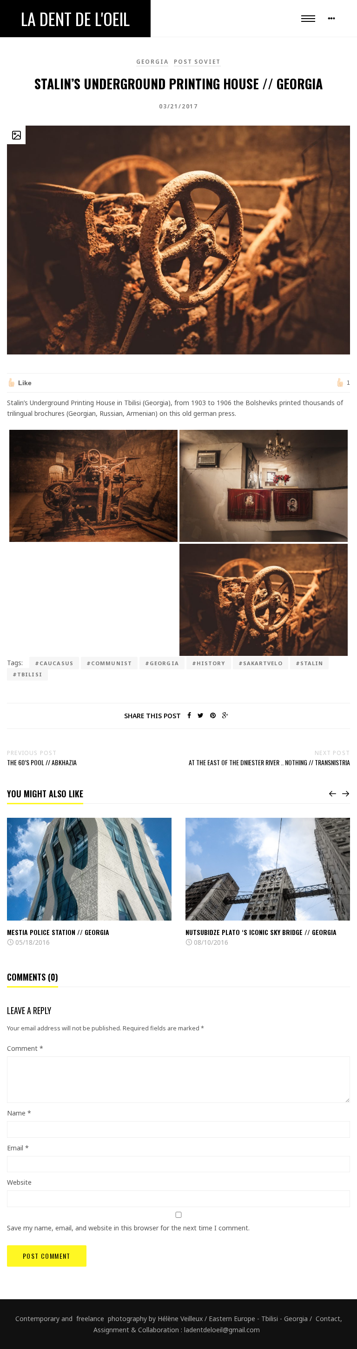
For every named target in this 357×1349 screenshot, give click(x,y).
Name (19, 1113)
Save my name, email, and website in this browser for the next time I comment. (128, 1227)
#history (208, 663)
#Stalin (310, 663)
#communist (109, 663)
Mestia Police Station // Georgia (58, 932)
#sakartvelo (260, 663)
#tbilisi (27, 674)
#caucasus (54, 663)
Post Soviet (197, 62)
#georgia (162, 663)
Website (19, 1182)
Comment (25, 1048)
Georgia (152, 62)
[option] (89, 883)
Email (18, 1147)
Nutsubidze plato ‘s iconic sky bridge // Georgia (261, 932)
